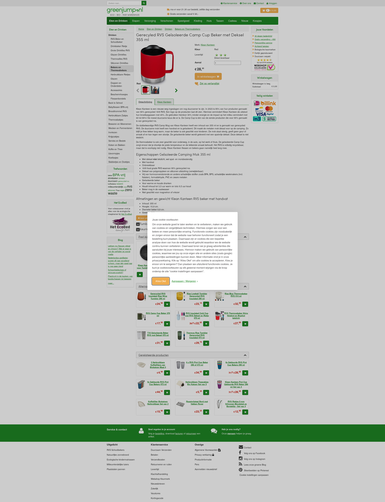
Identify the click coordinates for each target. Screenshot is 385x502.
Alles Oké (161, 281)
